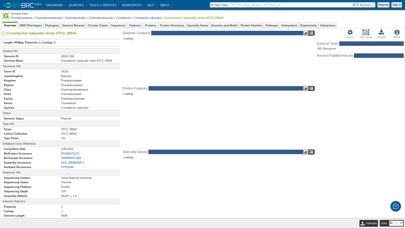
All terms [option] (365, 5)
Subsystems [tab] (289, 25)
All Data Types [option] (219, 5)
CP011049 (67, 167)
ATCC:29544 (69, 133)
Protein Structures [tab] (172, 25)
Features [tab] (134, 25)
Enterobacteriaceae (101, 17)
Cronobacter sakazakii (147, 17)
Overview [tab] (10, 25)
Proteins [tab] (150, 25)
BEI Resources (327, 48)
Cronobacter (123, 17)
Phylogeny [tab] (52, 25)
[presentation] (233, 5)
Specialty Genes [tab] (197, 25)
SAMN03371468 (71, 158)
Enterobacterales (75, 17)
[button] (56, 5)
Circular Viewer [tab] (98, 25)
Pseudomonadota (21, 17)
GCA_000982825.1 (72, 162)
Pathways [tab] (272, 25)
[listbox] (222, 5)
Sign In (396, 4)
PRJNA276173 (70, 153)
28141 (65, 71)
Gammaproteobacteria (48, 17)
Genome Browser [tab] (73, 25)
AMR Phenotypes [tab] (30, 25)
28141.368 (67, 56)
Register (383, 4)
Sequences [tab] (118, 25)
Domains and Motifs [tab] (224, 25)
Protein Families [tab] (251, 25)
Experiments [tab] (308, 25)
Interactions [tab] (327, 25)
